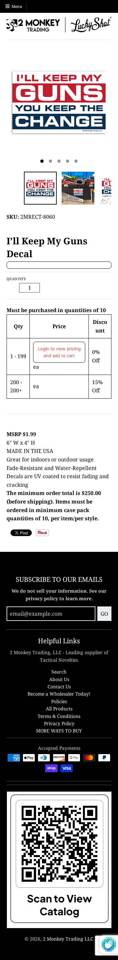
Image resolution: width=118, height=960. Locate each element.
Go (104, 613)
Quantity (16, 278)
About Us (59, 679)
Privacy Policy (59, 723)
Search (59, 672)
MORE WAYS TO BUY (59, 730)
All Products (59, 708)
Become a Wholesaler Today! (59, 694)
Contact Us (59, 686)
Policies (59, 701)
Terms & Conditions (59, 716)
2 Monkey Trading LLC (68, 939)
